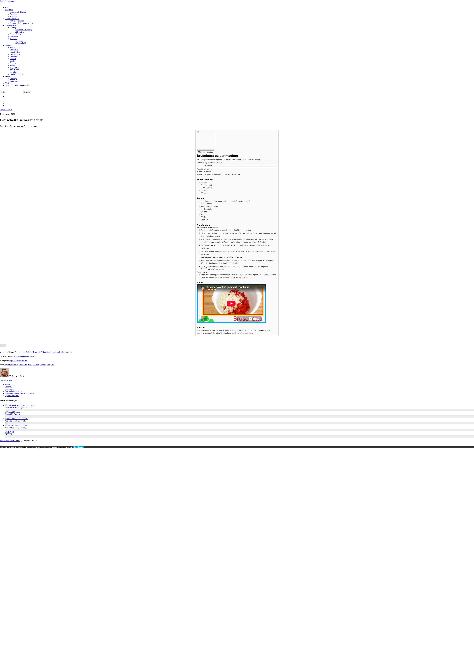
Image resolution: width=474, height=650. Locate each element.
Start (7, 7)
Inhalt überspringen (7, 1)
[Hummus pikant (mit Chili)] (16, 425)
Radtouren (14, 81)
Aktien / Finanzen (12, 19)
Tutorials (13, 16)
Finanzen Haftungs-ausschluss (21, 23)
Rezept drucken (206, 152)
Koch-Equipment (16, 74)
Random (13, 14)
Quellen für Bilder (12, 396)
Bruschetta (23, 365)
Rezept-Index (15, 47)
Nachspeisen (15, 54)
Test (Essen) (14, 70)
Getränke (13, 56)
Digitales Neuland (12, 25)
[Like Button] (3, 345)
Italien (30, 365)
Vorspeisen (14, 50)
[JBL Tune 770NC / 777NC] (16, 419)
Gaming (13, 27)
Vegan (12, 65)
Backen (13, 59)
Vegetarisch (14, 67)
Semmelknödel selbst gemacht (25, 356)
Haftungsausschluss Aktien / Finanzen (20, 393)
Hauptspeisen (15, 52)
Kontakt (8, 384)
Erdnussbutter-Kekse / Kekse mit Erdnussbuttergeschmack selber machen (43, 352)
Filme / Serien (15, 34)
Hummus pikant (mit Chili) (15, 427)
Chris (22, 376)
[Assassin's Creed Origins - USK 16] (19, 405)
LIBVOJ (8, 434)
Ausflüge (13, 79)
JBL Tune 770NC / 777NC (15, 421)
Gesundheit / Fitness (18, 12)
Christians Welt (6, 109)
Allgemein (9, 10)
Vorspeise (50, 365)
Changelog (9, 387)
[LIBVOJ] (9, 432)
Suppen (13, 63)
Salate (12, 61)
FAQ (7, 83)
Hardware (14, 36)
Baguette (7, 365)
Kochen (8, 45)
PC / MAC (19, 41)
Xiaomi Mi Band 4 (12, 414)
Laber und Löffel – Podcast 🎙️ (17, 85)
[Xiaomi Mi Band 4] (13, 412)
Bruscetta (14, 365)
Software (13, 39)
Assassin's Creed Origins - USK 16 (18, 407)
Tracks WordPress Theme (10, 441)
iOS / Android (20, 43)
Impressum (9, 389)
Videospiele (19, 32)
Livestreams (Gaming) (23, 30)
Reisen (7, 76)
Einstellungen (78, 447)
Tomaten (43, 365)
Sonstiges (13, 72)
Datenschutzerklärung (13, 391)
